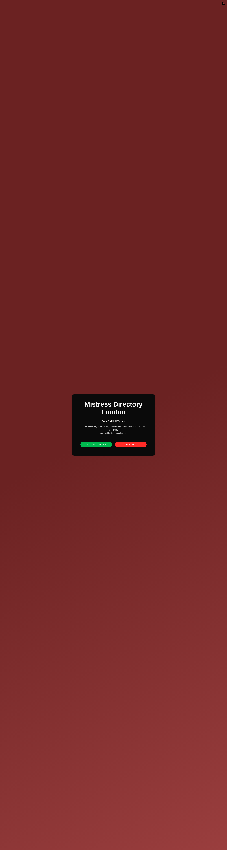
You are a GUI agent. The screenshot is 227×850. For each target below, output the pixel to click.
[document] (113, 425)
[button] (224, 3)
